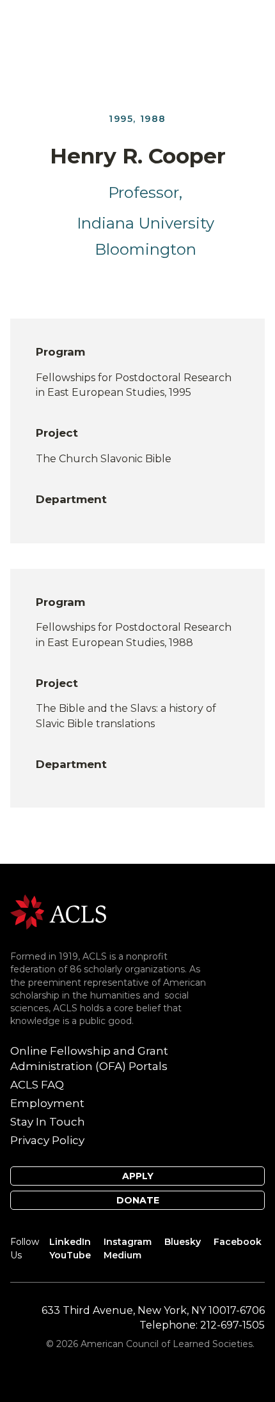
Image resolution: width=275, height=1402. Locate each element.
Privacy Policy (47, 1140)
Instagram (128, 1241)
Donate (137, 1200)
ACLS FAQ (37, 1084)
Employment (47, 1103)
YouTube (70, 1255)
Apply (137, 1176)
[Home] (58, 911)
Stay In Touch (47, 1121)
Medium (122, 1255)
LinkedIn (70, 1241)
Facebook (238, 1241)
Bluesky (182, 1241)
